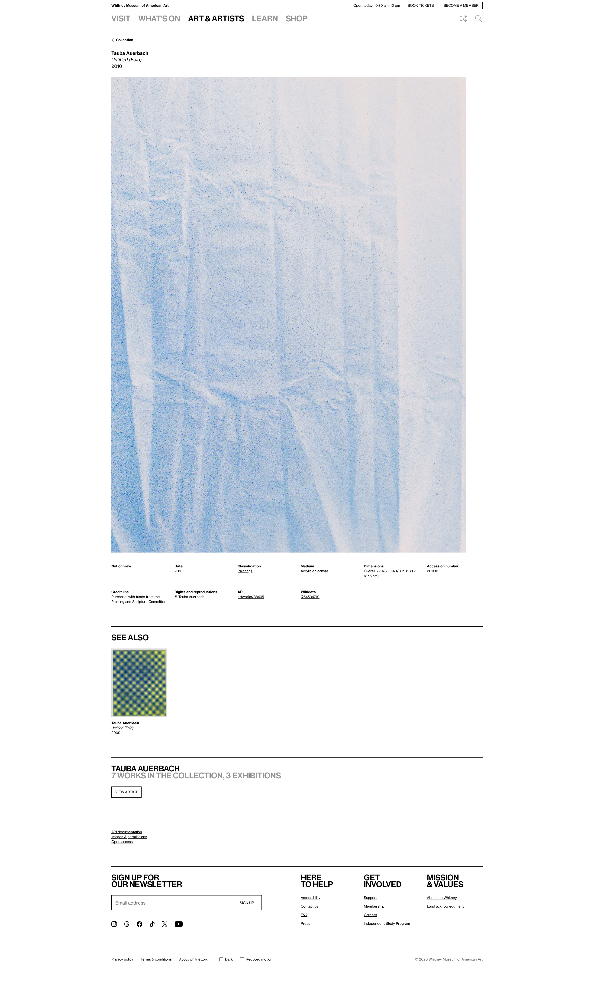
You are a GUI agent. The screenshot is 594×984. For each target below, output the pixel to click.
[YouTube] (178, 924)
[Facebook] (139, 924)
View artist (126, 792)
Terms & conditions (156, 959)
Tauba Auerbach (129, 53)
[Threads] (127, 924)
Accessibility (310, 897)
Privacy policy (122, 959)
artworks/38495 (251, 597)
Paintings (245, 571)
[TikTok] (152, 924)
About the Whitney (442, 897)
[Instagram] (114, 924)
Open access (122, 841)
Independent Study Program (387, 923)
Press (305, 923)
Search (477, 18)
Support (370, 897)
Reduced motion (259, 959)
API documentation (126, 832)
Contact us (309, 906)
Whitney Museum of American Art (140, 5)
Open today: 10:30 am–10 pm (376, 5)
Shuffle (463, 18)
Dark (229, 959)
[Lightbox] (288, 315)
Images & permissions (129, 837)
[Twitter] (164, 924)
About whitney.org (193, 959)
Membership (374, 906)
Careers (370, 915)
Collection (124, 40)
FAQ (304, 915)
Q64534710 (310, 597)
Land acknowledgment (445, 906)
